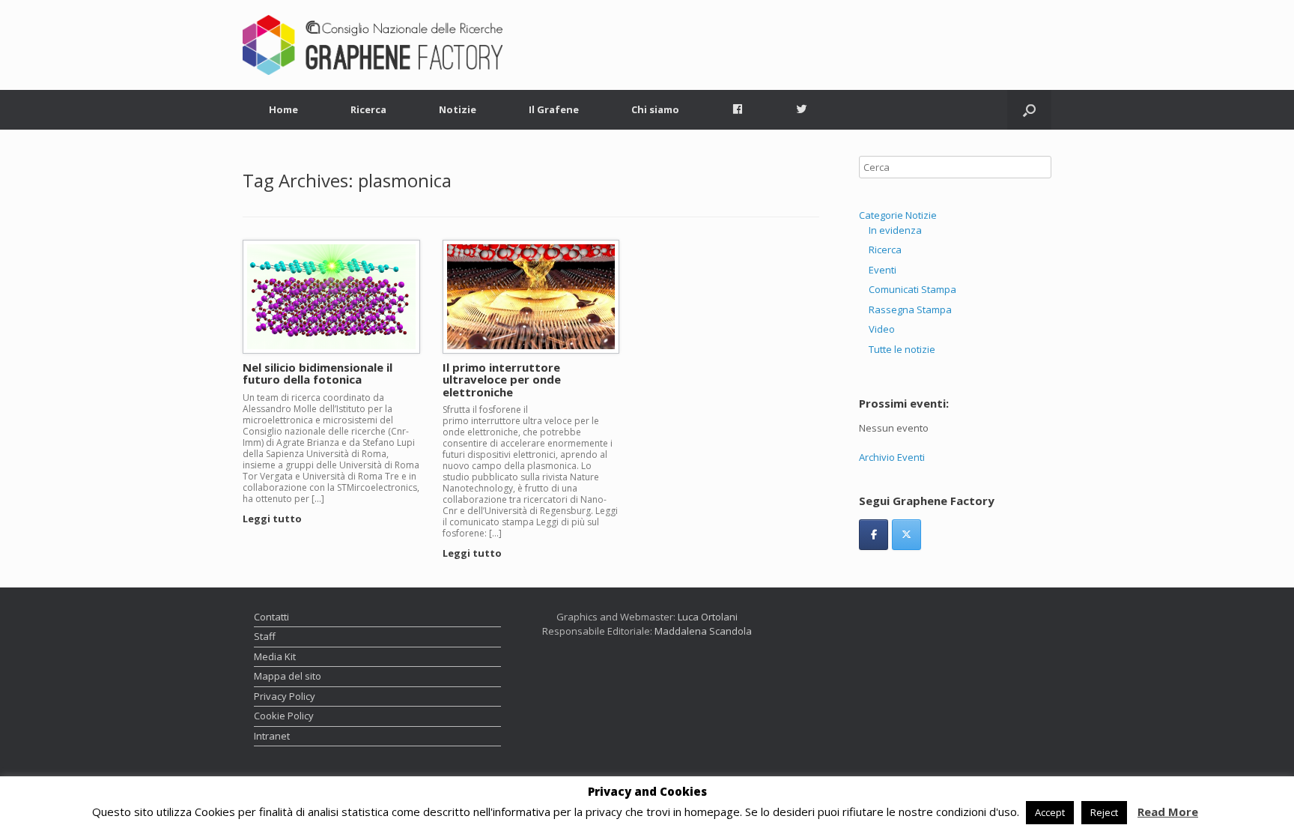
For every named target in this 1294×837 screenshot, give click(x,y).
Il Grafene (554, 109)
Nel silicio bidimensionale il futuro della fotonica (317, 373)
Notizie (457, 109)
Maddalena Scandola (703, 631)
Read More (1167, 812)
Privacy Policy (284, 696)
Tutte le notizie (902, 349)
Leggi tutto (273, 518)
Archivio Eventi (892, 457)
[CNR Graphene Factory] (372, 45)
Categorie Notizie (898, 215)
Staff (265, 636)
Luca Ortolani (708, 616)
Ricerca (368, 109)
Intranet (272, 736)
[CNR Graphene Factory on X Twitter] (906, 534)
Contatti (271, 616)
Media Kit (275, 656)
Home (283, 109)
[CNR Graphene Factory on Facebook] (873, 534)
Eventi (882, 270)
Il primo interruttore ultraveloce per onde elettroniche (502, 379)
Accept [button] (1050, 812)
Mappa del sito (287, 676)
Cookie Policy (284, 715)
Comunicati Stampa (912, 289)
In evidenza (895, 230)
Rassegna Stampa (910, 309)
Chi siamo (655, 109)
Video (882, 329)
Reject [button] (1104, 812)
